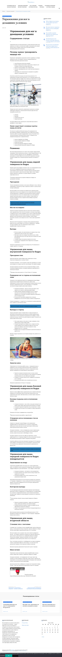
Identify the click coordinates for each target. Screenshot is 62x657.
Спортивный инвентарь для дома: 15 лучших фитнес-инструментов (10, 606)
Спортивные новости (11, 5)
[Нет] (15, 656)
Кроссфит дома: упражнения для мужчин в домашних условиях (31, 605)
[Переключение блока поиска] (59, 8)
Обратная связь (25, 625)
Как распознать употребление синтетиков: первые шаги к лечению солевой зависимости (52, 46)
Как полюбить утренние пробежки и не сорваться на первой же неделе (52, 34)
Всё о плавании (33, 5)
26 (47, 632)
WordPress (19, 650)
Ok (8, 655)
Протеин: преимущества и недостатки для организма (48, 605)
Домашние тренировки (23, 5)
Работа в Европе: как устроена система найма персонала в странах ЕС (52, 23)
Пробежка (40, 5)
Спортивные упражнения (50, 5)
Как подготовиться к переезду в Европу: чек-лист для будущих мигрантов (52, 28)
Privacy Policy (25, 622)
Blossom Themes (9, 650)
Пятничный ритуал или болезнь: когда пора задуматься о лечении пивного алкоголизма (53, 40)
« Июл (43, 636)
